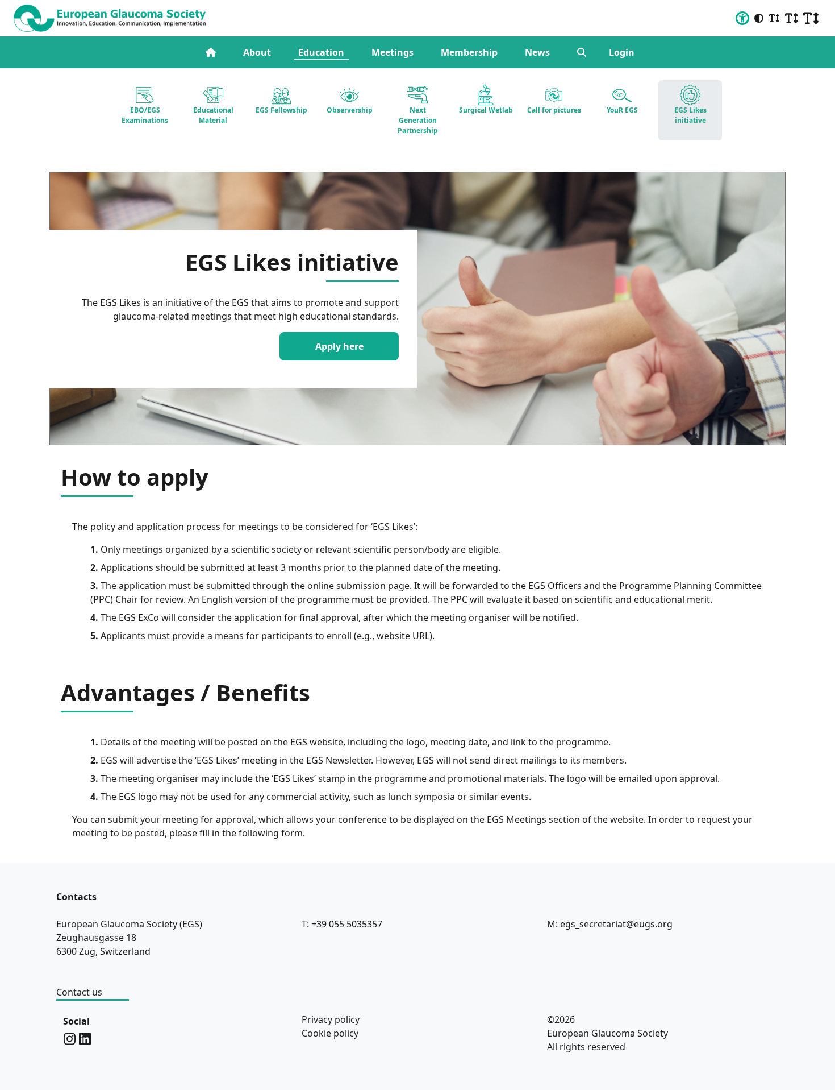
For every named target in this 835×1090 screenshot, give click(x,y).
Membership (469, 52)
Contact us (79, 992)
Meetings (392, 52)
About (257, 52)
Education (321, 52)
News (537, 52)
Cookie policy (330, 1033)
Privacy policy (331, 1019)
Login (621, 52)
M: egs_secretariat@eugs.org (610, 924)
